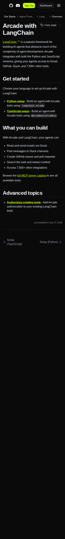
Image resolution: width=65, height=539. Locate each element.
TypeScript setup (18, 111)
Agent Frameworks (27, 16)
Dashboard (46, 5)
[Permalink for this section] (32, 79)
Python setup (16, 101)
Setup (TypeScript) (14, 242)
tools (46, 66)
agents (49, 137)
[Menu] (59, 5)
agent (23, 51)
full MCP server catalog (31, 175)
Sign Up (29, 5)
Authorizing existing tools (24, 202)
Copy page (51, 25)
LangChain (9, 41)
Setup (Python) (49, 242)
